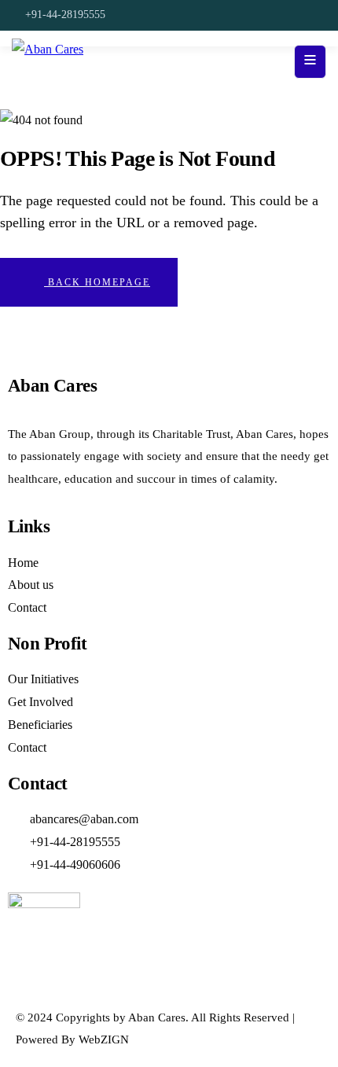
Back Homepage (97, 282)
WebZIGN (104, 1039)
